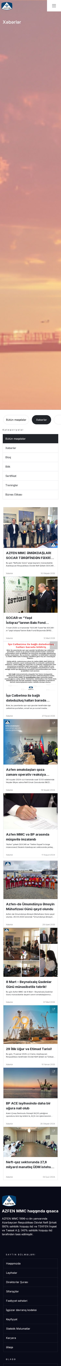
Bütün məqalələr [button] (16, 419)
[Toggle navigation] (54, 6)
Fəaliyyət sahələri (16, 1300)
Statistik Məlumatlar (18, 1328)
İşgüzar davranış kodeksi (21, 1310)
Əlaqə (9, 1347)
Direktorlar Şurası (17, 1282)
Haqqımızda (13, 1263)
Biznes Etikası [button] (13, 494)
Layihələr (11, 1272)
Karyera (11, 1338)
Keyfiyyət (11, 1319)
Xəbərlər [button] (41, 419)
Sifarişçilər (12, 1291)
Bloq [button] (8, 457)
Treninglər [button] (11, 485)
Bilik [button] (7, 466)
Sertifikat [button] (10, 476)
